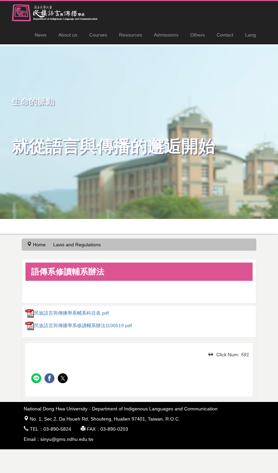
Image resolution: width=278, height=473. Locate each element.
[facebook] (50, 379)
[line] (37, 379)
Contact (225, 35)
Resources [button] (130, 35)
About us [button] (67, 35)
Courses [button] (98, 35)
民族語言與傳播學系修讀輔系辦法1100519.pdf (83, 325)
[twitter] (64, 379)
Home (39, 244)
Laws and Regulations (77, 244)
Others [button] (197, 35)
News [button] (40, 35)
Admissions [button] (166, 35)
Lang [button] (250, 35)
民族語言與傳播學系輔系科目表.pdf (71, 313)
